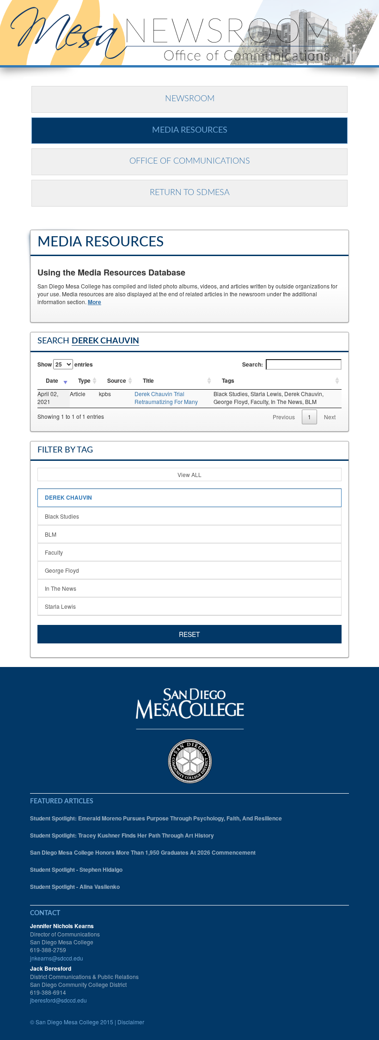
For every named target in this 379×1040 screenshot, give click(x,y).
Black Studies (62, 516)
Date (52, 380)
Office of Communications (189, 161)
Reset (189, 634)
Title (148, 380)
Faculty (54, 552)
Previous (284, 417)
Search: (252, 364)
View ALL (189, 474)
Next (330, 417)
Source (116, 380)
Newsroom (189, 99)
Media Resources (189, 130)
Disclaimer (130, 1022)
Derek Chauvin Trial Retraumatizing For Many (166, 397)
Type (84, 380)
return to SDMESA (190, 193)
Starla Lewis (60, 606)
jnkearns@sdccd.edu (56, 958)
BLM (50, 534)
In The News (60, 588)
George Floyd (62, 570)
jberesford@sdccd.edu (58, 1000)
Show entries (65, 364)
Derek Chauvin (68, 497)
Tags (228, 380)
